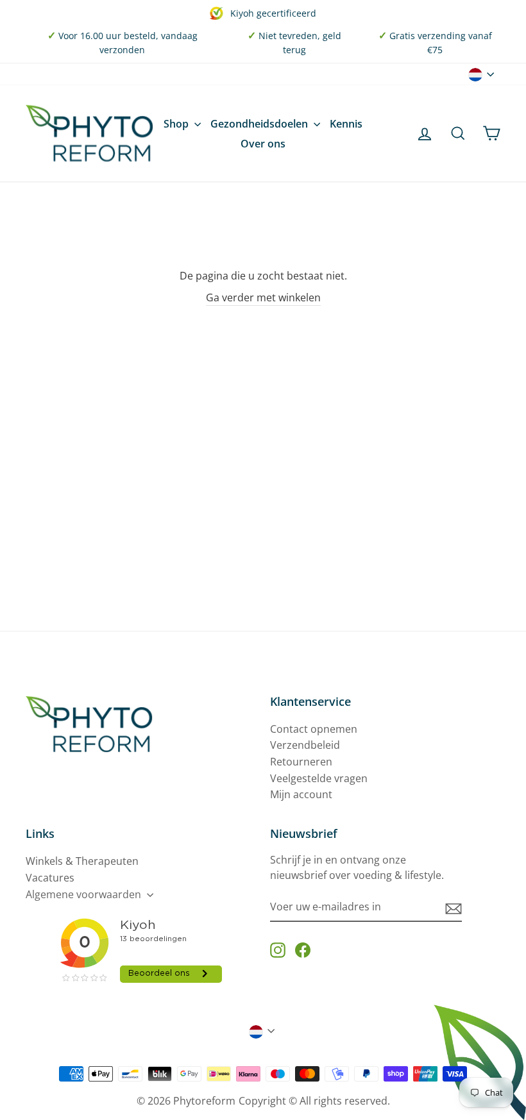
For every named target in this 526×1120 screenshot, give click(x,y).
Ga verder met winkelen (263, 297)
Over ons (263, 144)
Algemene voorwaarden (85, 894)
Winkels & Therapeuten (82, 861)
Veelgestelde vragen (319, 778)
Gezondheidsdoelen (260, 124)
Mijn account (301, 794)
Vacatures (50, 878)
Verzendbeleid (305, 745)
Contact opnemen (313, 729)
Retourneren (301, 762)
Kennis (346, 124)
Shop (177, 124)
